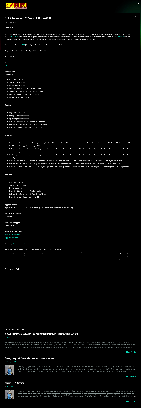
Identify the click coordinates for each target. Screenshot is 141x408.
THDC (23, 44)
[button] (134, 17)
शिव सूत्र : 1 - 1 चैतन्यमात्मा (14, 383)
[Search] (138, 3)
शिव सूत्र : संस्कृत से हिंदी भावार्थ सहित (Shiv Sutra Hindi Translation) (30, 358)
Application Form (11, 237)
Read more (131, 352)
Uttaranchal (9, 65)
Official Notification (12, 234)
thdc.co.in (14, 36)
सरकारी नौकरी (14, 269)
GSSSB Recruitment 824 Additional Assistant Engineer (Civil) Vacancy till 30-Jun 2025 (42, 334)
